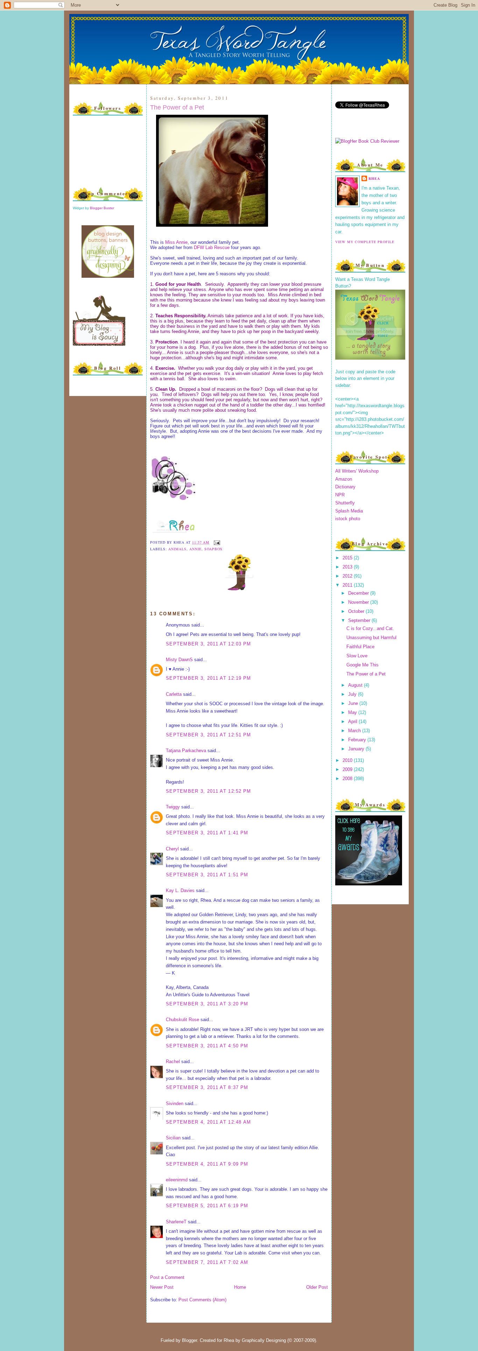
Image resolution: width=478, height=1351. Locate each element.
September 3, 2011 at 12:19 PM (208, 678)
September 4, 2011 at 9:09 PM (207, 1164)
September (360, 620)
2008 (348, 778)
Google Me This (362, 664)
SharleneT (176, 1221)
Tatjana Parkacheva (186, 750)
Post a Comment (167, 1277)
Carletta (174, 694)
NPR (340, 494)
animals (177, 548)
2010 (348, 760)
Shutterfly (345, 502)
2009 (348, 769)
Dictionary (345, 486)
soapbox (213, 548)
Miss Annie (176, 242)
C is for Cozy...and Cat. (370, 628)
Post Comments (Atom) (202, 1299)
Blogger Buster (102, 208)
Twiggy (173, 806)
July (353, 694)
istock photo (347, 518)
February (357, 739)
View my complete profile (364, 241)
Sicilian (173, 1137)
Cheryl (172, 848)
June (353, 703)
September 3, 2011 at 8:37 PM (207, 1087)
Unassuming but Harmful (371, 637)
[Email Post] (216, 542)
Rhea (374, 178)
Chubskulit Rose (182, 1019)
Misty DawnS (179, 659)
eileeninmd (177, 1179)
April (353, 721)
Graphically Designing (264, 1340)
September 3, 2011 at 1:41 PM (207, 832)
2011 (348, 585)
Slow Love (356, 655)
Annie (195, 548)
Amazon (343, 479)
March (355, 730)
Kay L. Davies (180, 890)
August (356, 685)
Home (240, 1287)
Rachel (173, 1061)
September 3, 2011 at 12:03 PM (208, 643)
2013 (348, 567)
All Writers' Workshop (357, 471)
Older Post (317, 1287)
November (359, 602)
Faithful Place (360, 646)
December (359, 593)
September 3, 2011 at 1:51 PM (207, 874)
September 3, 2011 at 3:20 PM (207, 1003)
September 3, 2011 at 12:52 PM (208, 791)
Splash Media (349, 511)
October (357, 611)
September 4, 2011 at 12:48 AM (208, 1122)
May (353, 712)
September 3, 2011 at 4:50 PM (207, 1045)
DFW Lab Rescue (212, 247)
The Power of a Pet (177, 107)
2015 (348, 557)
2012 (348, 576)
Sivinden (174, 1103)
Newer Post (162, 1287)
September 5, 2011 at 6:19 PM (207, 1205)
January (357, 748)
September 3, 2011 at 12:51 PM (208, 734)
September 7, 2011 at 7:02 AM (207, 1262)
